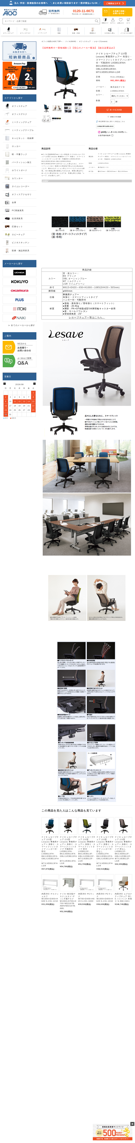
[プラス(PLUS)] (19, 300)
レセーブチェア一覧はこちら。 (87, 317)
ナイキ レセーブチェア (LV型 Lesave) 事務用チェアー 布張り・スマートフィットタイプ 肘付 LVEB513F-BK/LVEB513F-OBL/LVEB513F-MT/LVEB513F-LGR (86, 849)
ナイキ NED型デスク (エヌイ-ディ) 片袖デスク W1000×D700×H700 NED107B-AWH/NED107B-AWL (68, 901)
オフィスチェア (85, 41)
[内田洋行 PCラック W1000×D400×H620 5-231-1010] (105, 882)
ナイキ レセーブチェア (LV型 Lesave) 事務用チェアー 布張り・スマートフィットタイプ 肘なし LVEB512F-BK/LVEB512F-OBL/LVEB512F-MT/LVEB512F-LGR (123, 849)
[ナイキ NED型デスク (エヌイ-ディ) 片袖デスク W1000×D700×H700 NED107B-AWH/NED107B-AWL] (68, 882)
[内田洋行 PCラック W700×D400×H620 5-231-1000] (86, 882)
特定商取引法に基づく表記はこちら (112, 121)
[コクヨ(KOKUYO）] (19, 281)
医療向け (93, 33)
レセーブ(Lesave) (100, 41)
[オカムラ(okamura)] (19, 291)
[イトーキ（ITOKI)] (19, 309)
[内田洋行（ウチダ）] (19, 272)
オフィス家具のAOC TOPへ (52, 41)
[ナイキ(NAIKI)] (19, 318)
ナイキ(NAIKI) (70, 41)
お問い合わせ (119, 12)
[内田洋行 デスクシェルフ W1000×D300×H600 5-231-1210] (50, 882)
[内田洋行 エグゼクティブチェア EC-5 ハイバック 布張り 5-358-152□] (123, 882)
